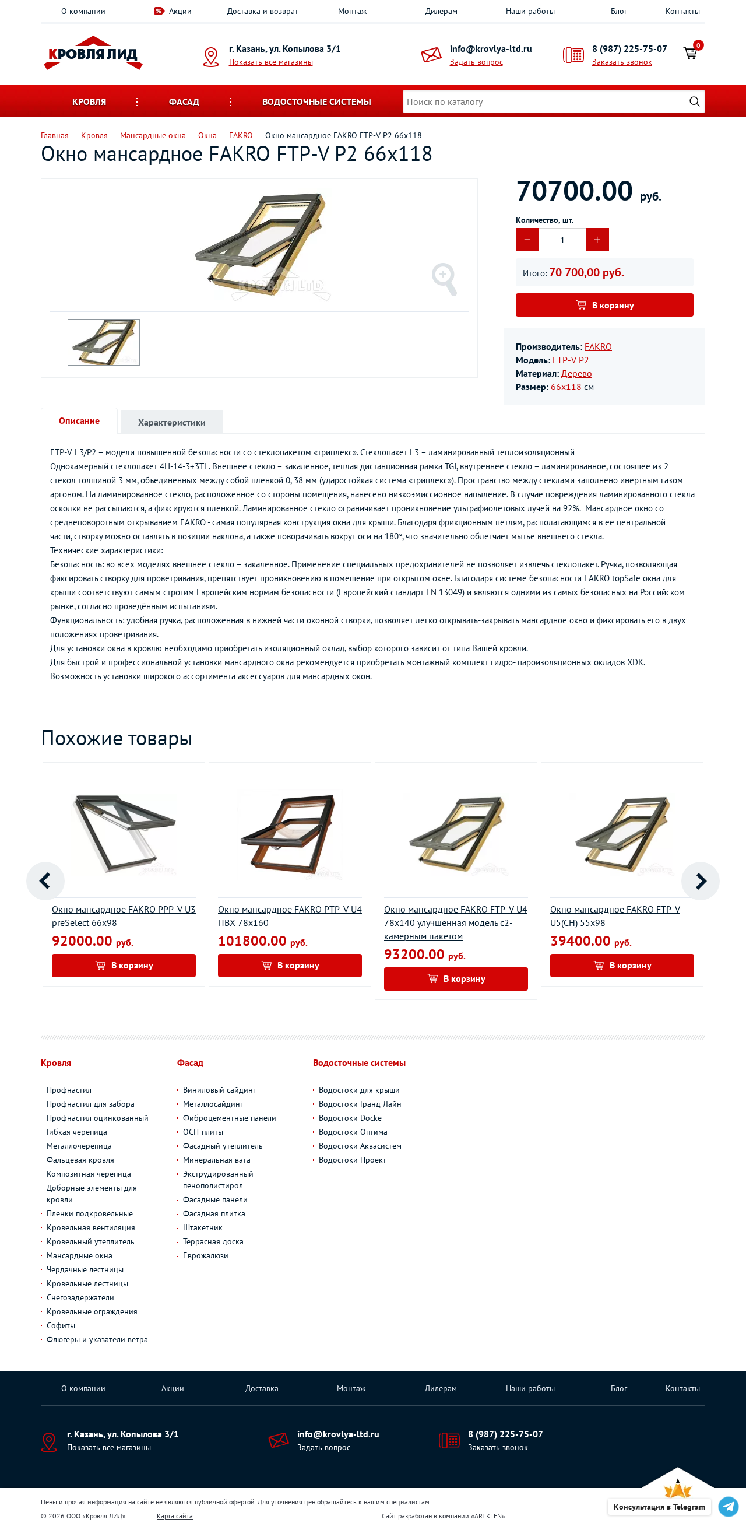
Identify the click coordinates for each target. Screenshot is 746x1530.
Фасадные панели (215, 1199)
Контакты (683, 11)
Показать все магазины (271, 62)
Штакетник (203, 1227)
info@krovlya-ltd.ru (491, 48)
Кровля (89, 101)
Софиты (61, 1325)
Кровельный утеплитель (91, 1241)
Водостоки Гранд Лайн (360, 1104)
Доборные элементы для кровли (92, 1193)
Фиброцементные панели (229, 1118)
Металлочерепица (79, 1146)
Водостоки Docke (350, 1118)
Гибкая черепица (77, 1132)
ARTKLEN (488, 1515)
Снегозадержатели (80, 1297)
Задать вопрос (476, 62)
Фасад (184, 101)
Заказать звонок (622, 62)
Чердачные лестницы (85, 1269)
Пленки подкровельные (90, 1213)
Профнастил (69, 1090)
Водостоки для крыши (359, 1090)
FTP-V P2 (571, 360)
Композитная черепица (89, 1173)
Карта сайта (175, 1515)
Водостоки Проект (352, 1159)
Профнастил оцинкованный (98, 1118)
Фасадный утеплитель (223, 1146)
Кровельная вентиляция (91, 1227)
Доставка (262, 1388)
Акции (180, 11)
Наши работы (530, 11)
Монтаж (352, 11)
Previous (45, 881)
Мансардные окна (79, 1255)
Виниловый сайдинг (219, 1090)
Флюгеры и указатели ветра (97, 1339)
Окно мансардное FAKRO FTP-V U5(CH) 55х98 (615, 915)
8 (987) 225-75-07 (629, 48)
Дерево (576, 373)
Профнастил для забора (91, 1104)
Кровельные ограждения (92, 1311)
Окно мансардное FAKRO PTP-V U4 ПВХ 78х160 (290, 915)
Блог (619, 11)
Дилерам (441, 11)
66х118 (566, 386)
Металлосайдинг (213, 1104)
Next (700, 881)
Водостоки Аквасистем (360, 1146)
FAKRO (598, 346)
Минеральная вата (217, 1159)
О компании (83, 11)
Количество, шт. (544, 220)
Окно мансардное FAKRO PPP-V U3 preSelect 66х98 (124, 915)
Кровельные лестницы (87, 1283)
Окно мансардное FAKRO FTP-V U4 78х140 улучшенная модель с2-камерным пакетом (455, 922)
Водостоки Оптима (353, 1132)
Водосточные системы (316, 101)
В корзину (613, 305)
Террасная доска (213, 1241)
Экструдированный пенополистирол (218, 1179)
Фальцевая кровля (80, 1159)
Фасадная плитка (214, 1213)
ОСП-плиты (203, 1132)
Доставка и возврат (262, 11)
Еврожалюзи (205, 1255)
